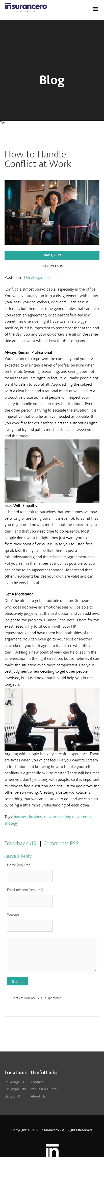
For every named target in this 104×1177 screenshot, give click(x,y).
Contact (37, 1082)
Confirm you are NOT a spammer (35, 998)
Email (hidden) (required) (25, 890)
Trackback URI (21, 843)
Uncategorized (37, 278)
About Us (38, 1096)
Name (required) (19, 865)
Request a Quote (44, 1089)
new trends (81, 817)
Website (13, 914)
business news (41, 817)
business (21, 817)
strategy (11, 823)
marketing (62, 817)
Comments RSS (61, 843)
